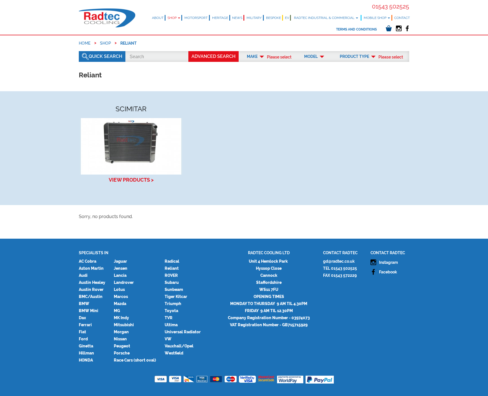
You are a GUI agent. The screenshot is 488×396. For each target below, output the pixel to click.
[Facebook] (407, 28)
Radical (172, 261)
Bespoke (273, 18)
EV (287, 18)
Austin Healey (92, 282)
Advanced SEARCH (213, 56)
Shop (172, 18)
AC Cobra (87, 261)
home (85, 43)
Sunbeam (174, 289)
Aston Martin (91, 268)
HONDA (86, 360)
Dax (82, 318)
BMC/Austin (91, 296)
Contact (402, 18)
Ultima (171, 325)
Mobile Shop (375, 18)
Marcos (121, 296)
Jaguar (120, 261)
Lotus (119, 289)
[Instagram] (398, 28)
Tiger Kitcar (176, 296)
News (237, 18)
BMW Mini (88, 310)
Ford (83, 339)
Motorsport (196, 18)
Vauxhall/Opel (179, 346)
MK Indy (121, 318)
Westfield (174, 353)
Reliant (172, 268)
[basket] (388, 28)
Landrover (124, 282)
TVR (169, 318)
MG (117, 310)
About (158, 18)
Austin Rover (91, 289)
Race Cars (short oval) (135, 360)
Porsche (122, 353)
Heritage (220, 18)
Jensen (120, 268)
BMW (84, 303)
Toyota (171, 310)
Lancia (120, 275)
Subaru (172, 282)
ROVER (171, 275)
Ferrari (85, 325)
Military (254, 18)
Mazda (120, 303)
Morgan (121, 332)
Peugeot (122, 346)
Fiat (82, 332)
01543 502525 (390, 6)
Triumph (173, 303)
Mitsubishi (124, 325)
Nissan (120, 339)
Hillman (86, 353)
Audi (83, 275)
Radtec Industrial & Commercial (324, 18)
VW (168, 339)
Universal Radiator (183, 332)
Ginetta (86, 346)
